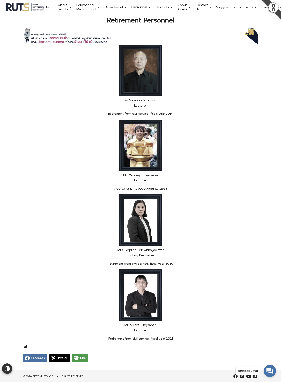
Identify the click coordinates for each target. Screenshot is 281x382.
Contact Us (202, 7)
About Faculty (63, 7)
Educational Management (86, 7)
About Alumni (182, 7)
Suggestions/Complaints (234, 7)
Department (114, 7)
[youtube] (248, 376)
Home (49, 7)
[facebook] (235, 376)
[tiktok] (255, 376)
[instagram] (242, 376)
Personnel (139, 7)
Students (162, 7)
